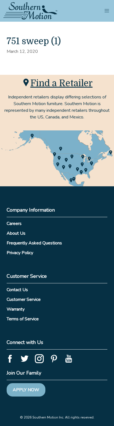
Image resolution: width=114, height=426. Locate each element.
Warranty (16, 309)
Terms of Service (23, 319)
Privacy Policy (20, 253)
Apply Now (26, 390)
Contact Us (17, 290)
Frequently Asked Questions (34, 243)
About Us (16, 233)
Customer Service (24, 299)
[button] (107, 11)
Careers (14, 224)
